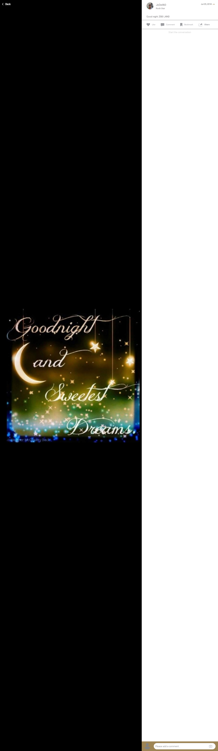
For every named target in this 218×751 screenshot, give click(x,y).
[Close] (6, 3)
